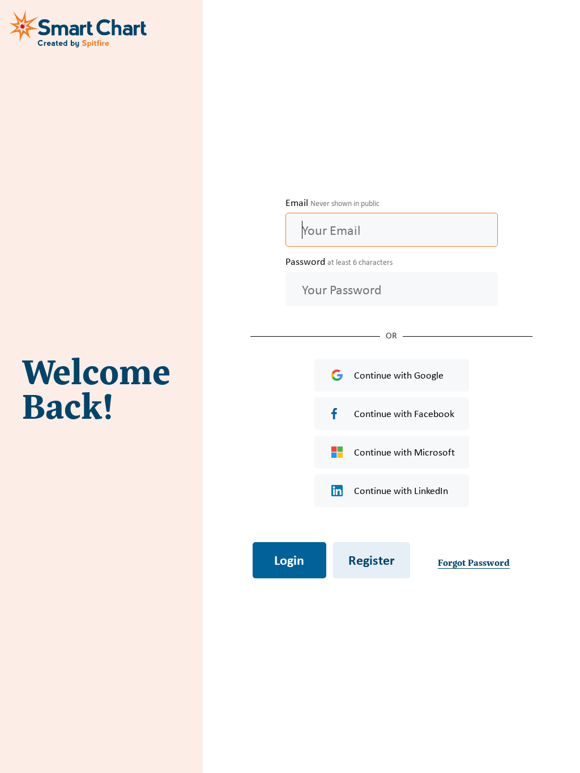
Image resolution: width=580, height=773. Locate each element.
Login (289, 560)
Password (339, 261)
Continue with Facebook (404, 413)
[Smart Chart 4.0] (79, 28)
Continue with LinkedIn (401, 490)
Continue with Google (398, 375)
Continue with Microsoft (404, 452)
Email (332, 202)
